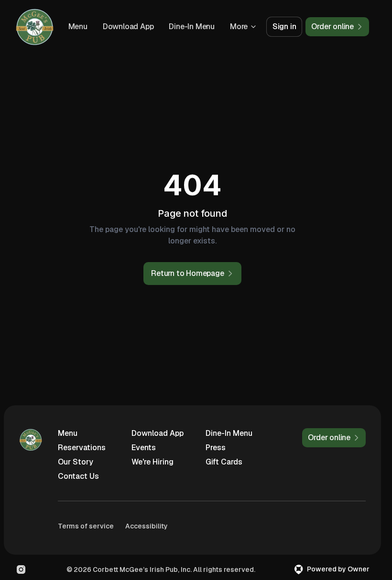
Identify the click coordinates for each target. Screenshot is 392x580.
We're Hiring (152, 462)
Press (216, 448)
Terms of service (86, 526)
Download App (128, 26)
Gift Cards (224, 462)
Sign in (284, 26)
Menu (77, 26)
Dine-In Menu (192, 26)
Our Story (75, 462)
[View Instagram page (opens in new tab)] (21, 569)
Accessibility (146, 526)
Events (143, 448)
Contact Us (78, 476)
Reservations (82, 448)
